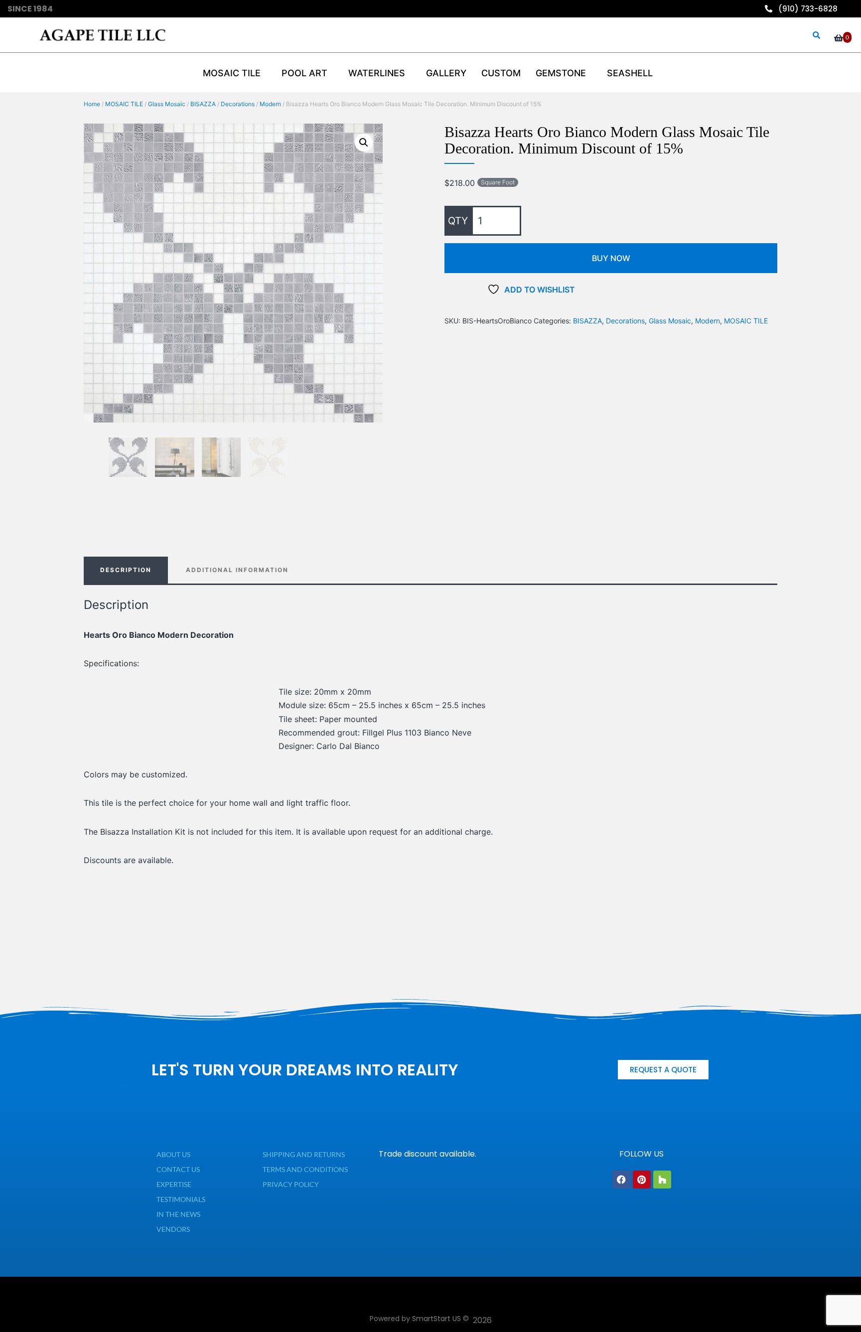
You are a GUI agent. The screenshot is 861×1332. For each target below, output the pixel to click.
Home (92, 104)
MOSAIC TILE (124, 104)
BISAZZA (203, 104)
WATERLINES (376, 73)
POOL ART (304, 73)
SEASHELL (630, 73)
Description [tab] (125, 570)
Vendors (173, 1229)
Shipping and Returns (304, 1154)
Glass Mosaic (166, 104)
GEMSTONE (561, 73)
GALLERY (446, 73)
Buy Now (611, 258)
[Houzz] (662, 1179)
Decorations (238, 104)
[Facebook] (621, 1179)
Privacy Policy (291, 1184)
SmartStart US (436, 1319)
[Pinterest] (642, 1179)
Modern (270, 104)
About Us (173, 1154)
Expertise (173, 1184)
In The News (178, 1214)
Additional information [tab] (237, 570)
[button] (364, 142)
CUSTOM (501, 73)
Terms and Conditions (305, 1169)
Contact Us (178, 1169)
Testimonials (180, 1199)
